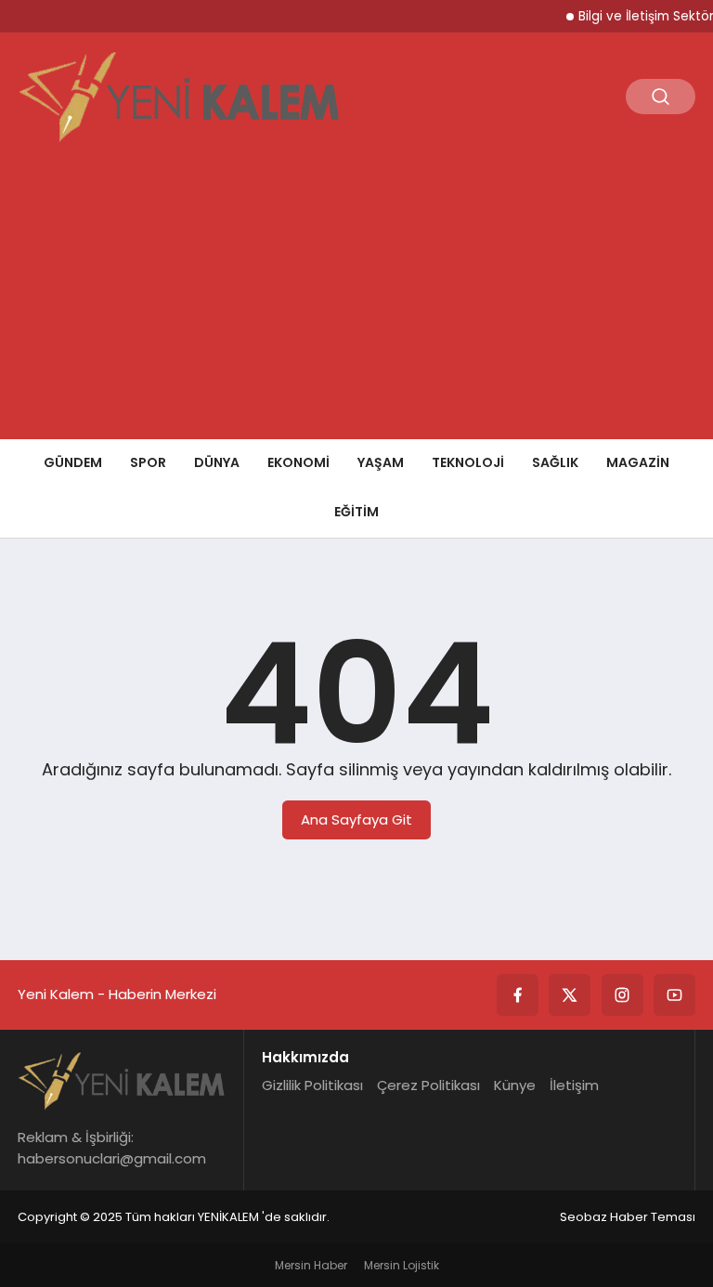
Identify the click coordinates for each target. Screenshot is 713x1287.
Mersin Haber (311, 1265)
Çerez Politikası (428, 1085)
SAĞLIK (555, 462)
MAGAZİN (637, 462)
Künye (515, 1085)
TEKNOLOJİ (468, 462)
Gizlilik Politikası (312, 1085)
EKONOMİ (298, 462)
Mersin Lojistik (401, 1265)
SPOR (148, 462)
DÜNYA (217, 462)
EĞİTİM (356, 511)
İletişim (574, 1085)
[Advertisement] (356, 300)
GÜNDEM (73, 462)
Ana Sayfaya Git (356, 819)
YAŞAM (380, 462)
